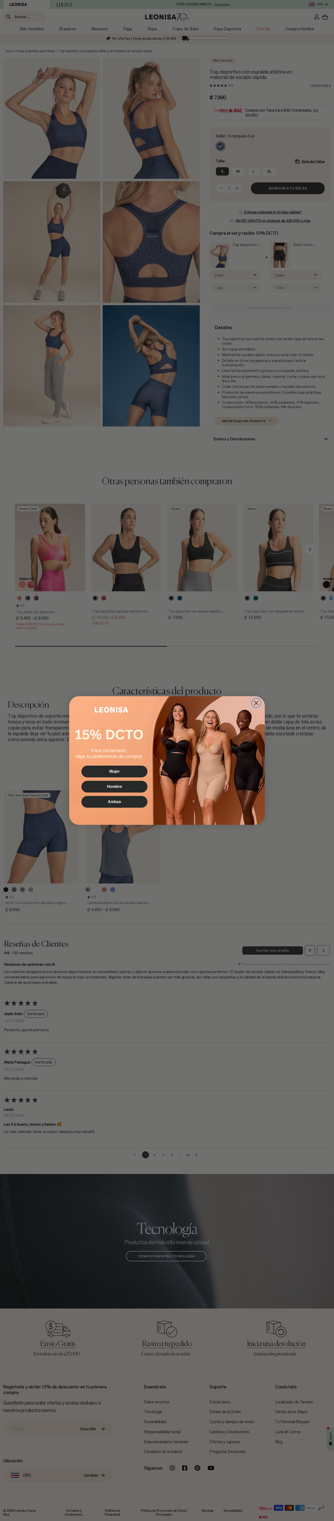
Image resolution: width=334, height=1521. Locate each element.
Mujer (114, 771)
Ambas (114, 802)
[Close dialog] (256, 703)
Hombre (114, 786)
